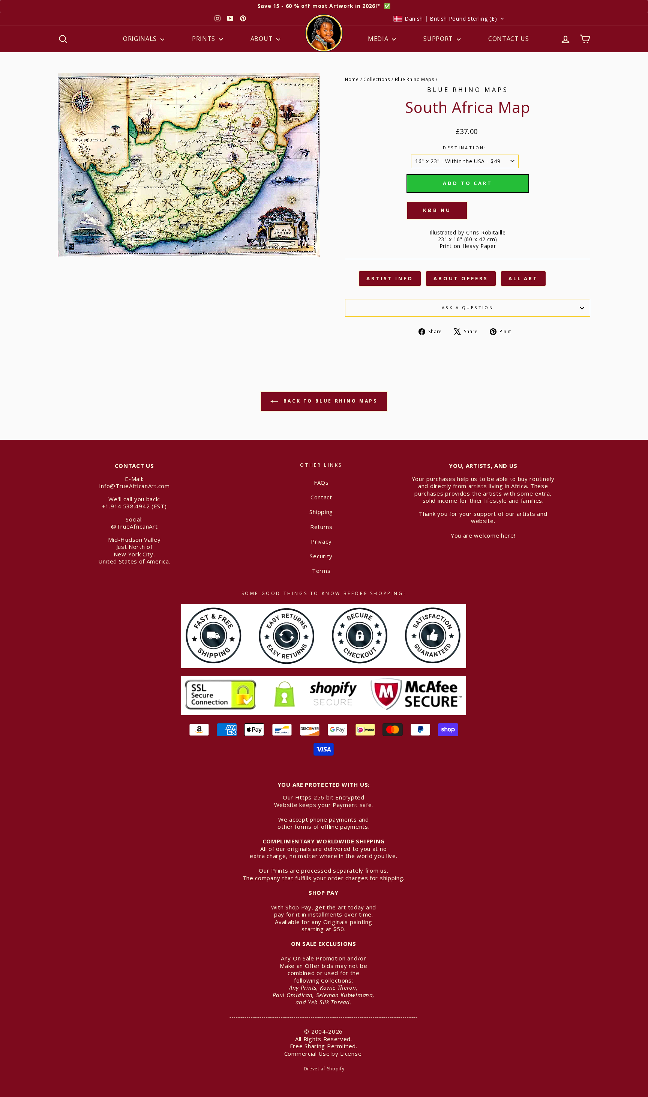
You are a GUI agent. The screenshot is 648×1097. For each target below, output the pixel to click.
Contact (321, 497)
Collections (376, 79)
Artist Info (389, 278)
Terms (321, 570)
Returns (321, 526)
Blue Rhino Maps (415, 79)
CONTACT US (508, 39)
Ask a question (468, 307)
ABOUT (262, 39)
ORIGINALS (141, 39)
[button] (448, 19)
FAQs (321, 482)
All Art (523, 278)
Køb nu (437, 210)
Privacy (321, 541)
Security (321, 556)
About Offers (461, 278)
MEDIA (379, 39)
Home (352, 79)
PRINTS (204, 39)
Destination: (464, 147)
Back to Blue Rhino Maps (329, 401)
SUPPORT (439, 39)
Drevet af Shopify (324, 1068)
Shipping (321, 511)
